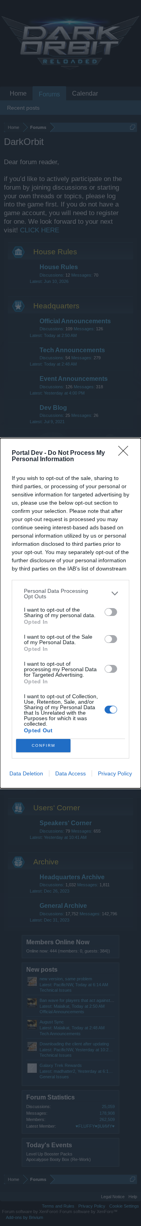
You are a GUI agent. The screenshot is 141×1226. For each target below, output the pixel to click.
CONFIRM (43, 745)
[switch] (111, 612)
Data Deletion (26, 773)
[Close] (125, 453)
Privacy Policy (115, 773)
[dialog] (70, 613)
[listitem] (70, 593)
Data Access (70, 773)
